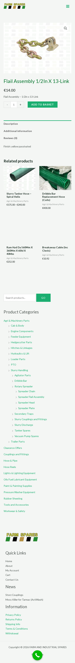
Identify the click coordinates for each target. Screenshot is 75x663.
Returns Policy (13, 619)
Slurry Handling (19, 370)
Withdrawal (11, 633)
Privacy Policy (13, 614)
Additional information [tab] (18, 130)
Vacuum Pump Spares (27, 436)
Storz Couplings (14, 594)
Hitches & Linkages (21, 347)
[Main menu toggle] (67, 6)
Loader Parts (18, 359)
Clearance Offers (13, 447)
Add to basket (42, 104)
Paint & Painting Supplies (18, 485)
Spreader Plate (26, 408)
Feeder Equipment (21, 336)
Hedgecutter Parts (21, 342)
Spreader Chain (26, 391)
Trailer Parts (18, 441)
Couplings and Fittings (16, 454)
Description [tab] (11, 123)
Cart (7, 574)
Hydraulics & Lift (20, 353)
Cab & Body (17, 325)
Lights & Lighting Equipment (19, 473)
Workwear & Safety (14, 511)
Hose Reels (10, 466)
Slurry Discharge (24, 424)
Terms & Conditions (16, 628)
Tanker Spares (22, 430)
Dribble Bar (21, 380)
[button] (65, 28)
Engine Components (22, 331)
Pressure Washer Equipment (19, 492)
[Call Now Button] (37, 655)
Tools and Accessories (16, 504)
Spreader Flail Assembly (31, 396)
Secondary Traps (24, 413)
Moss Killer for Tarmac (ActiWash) (24, 599)
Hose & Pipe (10, 460)
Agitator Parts (23, 375)
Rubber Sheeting (13, 498)
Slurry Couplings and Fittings (31, 419)
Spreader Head (26, 402)
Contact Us (11, 579)
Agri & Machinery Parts (16, 320)
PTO (13, 364)
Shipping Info (12, 624)
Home (8, 561)
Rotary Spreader (24, 386)
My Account (12, 570)
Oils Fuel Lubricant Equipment (20, 479)
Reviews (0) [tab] (10, 138)
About (9, 565)
